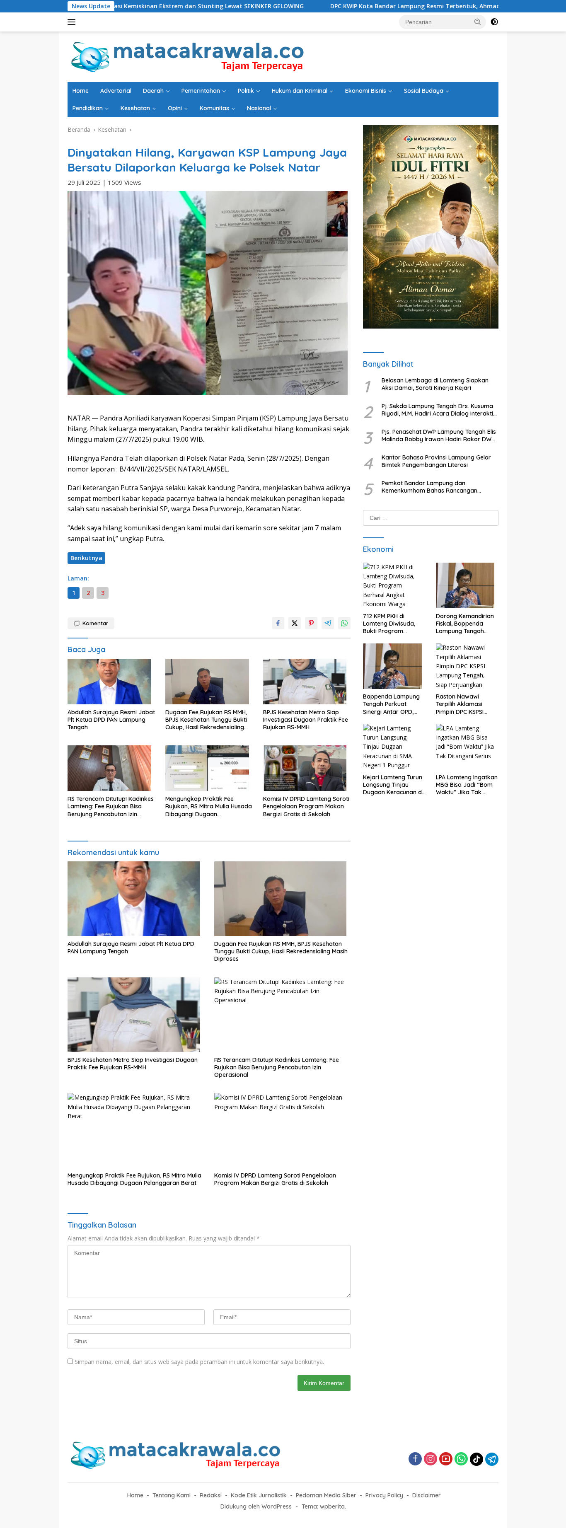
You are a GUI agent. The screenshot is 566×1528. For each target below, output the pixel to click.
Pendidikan (88, 108)
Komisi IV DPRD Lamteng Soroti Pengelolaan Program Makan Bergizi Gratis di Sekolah (306, 806)
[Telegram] (491, 1459)
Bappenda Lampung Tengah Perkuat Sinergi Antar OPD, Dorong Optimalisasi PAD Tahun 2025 (391, 704)
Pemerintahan (200, 90)
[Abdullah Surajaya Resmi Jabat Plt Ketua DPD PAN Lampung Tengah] (111, 683)
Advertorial (115, 90)
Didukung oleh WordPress (256, 1506)
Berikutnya (86, 558)
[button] (477, 21)
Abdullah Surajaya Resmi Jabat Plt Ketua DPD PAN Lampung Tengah (111, 719)
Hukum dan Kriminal (299, 90)
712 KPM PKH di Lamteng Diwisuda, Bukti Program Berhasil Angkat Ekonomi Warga (389, 623)
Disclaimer (426, 1495)
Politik (246, 90)
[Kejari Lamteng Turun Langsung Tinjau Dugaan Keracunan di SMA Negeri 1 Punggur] (394, 749)
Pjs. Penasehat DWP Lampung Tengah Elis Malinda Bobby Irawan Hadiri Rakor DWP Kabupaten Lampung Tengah (439, 435)
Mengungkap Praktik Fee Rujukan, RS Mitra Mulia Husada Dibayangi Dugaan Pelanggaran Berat (208, 806)
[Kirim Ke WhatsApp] (344, 623)
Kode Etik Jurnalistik (259, 1495)
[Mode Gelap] (494, 22)
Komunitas (214, 108)
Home (81, 90)
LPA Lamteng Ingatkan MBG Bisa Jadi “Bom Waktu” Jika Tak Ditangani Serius (467, 785)
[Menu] (73, 22)
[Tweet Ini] (294, 623)
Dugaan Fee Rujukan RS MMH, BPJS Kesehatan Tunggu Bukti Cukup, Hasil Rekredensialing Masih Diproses (206, 719)
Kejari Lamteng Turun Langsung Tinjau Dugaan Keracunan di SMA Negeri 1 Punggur (393, 785)
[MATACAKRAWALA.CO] (188, 56)
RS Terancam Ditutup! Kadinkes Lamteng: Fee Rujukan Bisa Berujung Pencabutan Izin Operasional (111, 806)
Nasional (259, 108)
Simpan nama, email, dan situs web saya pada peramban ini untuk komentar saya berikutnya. (199, 1362)
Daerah (153, 90)
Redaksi (211, 1495)
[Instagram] (430, 1459)
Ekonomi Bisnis (365, 90)
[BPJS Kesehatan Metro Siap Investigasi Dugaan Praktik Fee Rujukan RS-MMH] (307, 683)
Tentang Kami (171, 1495)
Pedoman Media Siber (326, 1495)
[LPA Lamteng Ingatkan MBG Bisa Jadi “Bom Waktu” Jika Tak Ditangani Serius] (467, 749)
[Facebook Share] (278, 623)
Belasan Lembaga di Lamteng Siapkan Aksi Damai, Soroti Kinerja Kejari (435, 384)
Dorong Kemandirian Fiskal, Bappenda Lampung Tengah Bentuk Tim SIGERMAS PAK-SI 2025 (466, 623)
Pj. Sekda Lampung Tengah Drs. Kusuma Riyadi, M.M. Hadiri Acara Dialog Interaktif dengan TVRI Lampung (439, 409)
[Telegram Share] (328, 623)
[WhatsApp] (461, 1459)
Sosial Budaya (423, 90)
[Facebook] (415, 1459)
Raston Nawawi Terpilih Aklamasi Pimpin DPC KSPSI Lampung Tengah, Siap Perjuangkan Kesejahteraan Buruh (465, 704)
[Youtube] (445, 1459)
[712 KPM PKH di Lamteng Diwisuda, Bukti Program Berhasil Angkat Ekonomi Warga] (394, 587)
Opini (175, 108)
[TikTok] (476, 1459)
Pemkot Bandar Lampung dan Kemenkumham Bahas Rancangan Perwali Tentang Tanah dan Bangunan (434, 486)
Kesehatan (135, 108)
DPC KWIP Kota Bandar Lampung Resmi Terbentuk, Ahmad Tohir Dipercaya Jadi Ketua (388, 6)
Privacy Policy (384, 1495)
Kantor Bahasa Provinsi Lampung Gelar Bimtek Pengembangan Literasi (436, 461)
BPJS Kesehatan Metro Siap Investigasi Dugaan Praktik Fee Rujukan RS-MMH (305, 719)
